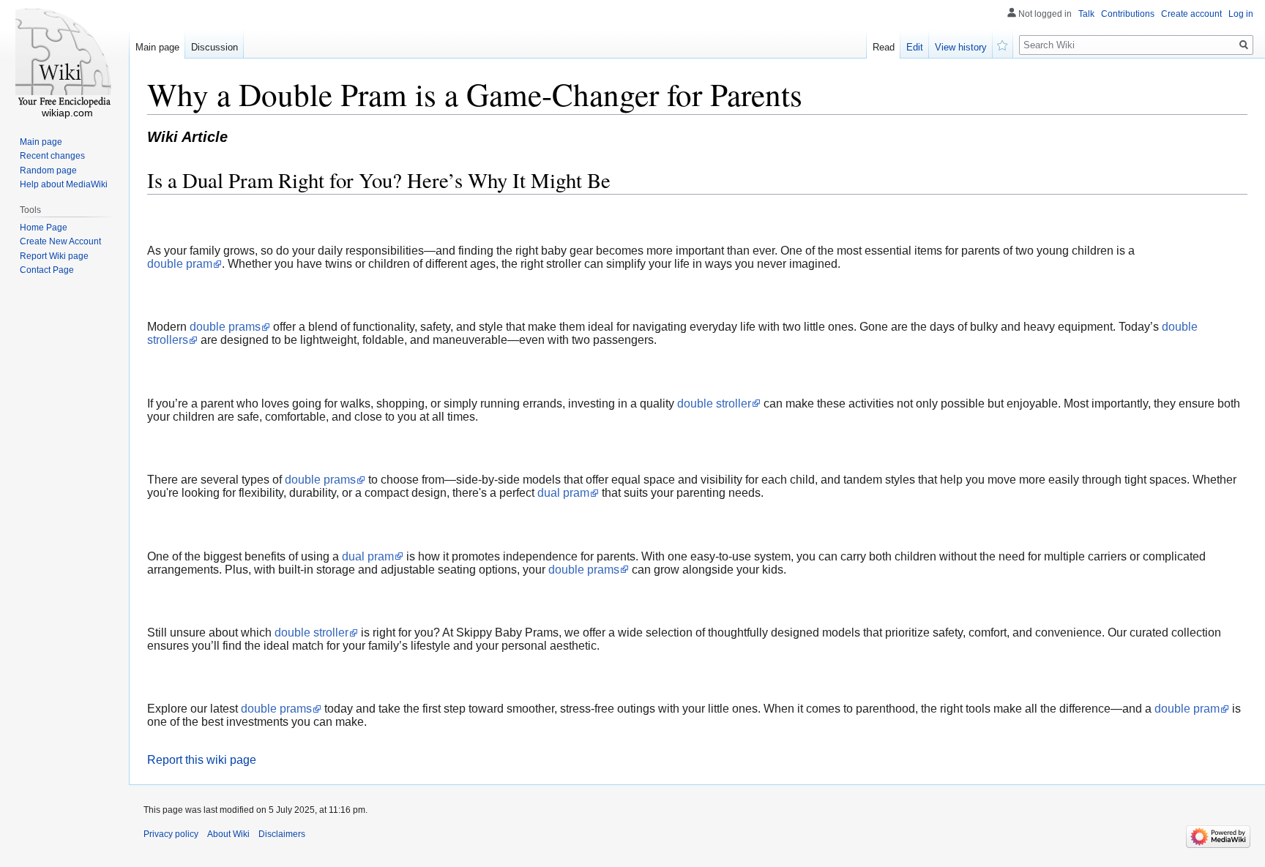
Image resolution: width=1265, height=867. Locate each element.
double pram (179, 264)
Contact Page (47, 270)
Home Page (43, 227)
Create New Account (60, 241)
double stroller (714, 403)
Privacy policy (170, 834)
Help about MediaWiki (64, 184)
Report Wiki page (54, 256)
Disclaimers (281, 834)
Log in (1240, 14)
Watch (1003, 44)
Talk (1086, 14)
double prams (225, 326)
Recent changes (52, 156)
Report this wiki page (201, 760)
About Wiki (228, 834)
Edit (914, 47)
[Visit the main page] (64, 58)
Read (884, 47)
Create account (1191, 14)
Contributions (1127, 14)
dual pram (563, 493)
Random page (48, 170)
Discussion (214, 47)
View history (961, 47)
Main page (157, 47)
